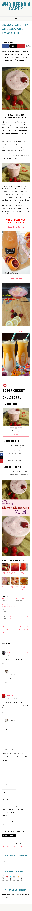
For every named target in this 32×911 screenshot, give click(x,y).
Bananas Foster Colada (16, 332)
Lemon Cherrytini (16, 279)
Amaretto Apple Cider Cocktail (23, 587)
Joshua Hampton (13, 695)
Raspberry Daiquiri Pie (22, 598)
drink (25, 618)
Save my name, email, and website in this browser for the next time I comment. (14, 812)
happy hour (4, 619)
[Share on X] (13, 46)
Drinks (13, 616)
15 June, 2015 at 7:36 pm (15, 674)
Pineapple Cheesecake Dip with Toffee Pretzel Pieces (8, 606)
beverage (9, 618)
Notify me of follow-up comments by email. (14, 823)
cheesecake (14, 618)
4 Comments (21, 36)
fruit (28, 618)
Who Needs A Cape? (16, 6)
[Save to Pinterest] (21, 46)
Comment (6, 760)
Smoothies (27, 616)
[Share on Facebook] (5, 46)
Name (4, 785)
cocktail (22, 618)
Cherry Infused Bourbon (6, 573)
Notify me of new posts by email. (13, 831)
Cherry (18, 618)
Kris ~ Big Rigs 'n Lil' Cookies (17, 652)
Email (4, 792)
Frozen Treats (18, 616)
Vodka (12, 619)
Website (5, 799)
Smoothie (9, 619)
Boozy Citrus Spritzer (16, 227)
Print (16, 434)
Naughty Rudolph (22, 573)
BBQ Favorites (6, 598)
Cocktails (9, 616)
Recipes (22, 616)
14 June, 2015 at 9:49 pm (12, 655)
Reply (3, 663)
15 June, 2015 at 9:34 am (12, 698)
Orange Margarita (13, 573)
